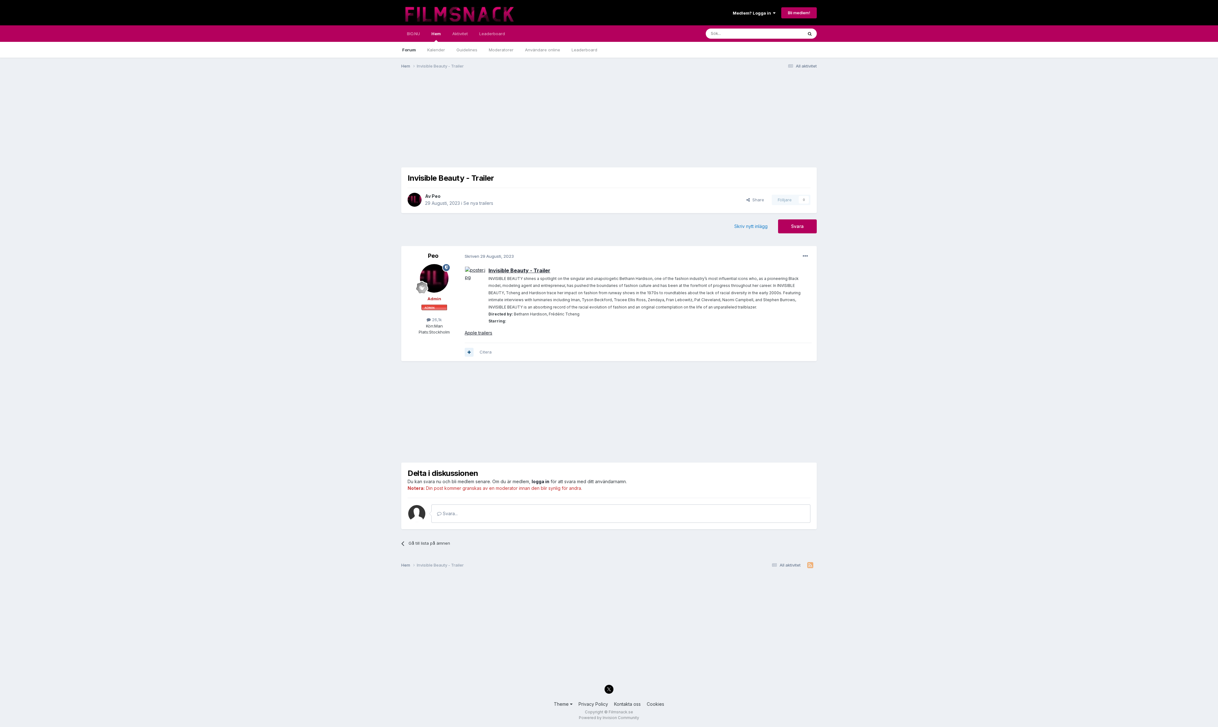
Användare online (542, 49)
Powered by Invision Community (609, 717)
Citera (486, 351)
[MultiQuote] (469, 352)
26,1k (436, 319)
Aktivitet (460, 33)
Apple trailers (478, 332)
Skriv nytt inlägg (751, 226)
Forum (409, 49)
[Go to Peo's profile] (415, 200)
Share (757, 199)
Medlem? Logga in (753, 13)
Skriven (489, 256)
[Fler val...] (805, 256)
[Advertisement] (516, 123)
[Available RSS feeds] (810, 565)
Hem (436, 33)
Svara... (450, 513)
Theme (562, 704)
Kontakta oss (627, 704)
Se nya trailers (478, 203)
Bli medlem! (799, 12)
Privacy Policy (593, 704)
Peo (436, 196)
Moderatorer (501, 49)
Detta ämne (783, 33)
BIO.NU (413, 33)
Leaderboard (584, 49)
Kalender (436, 49)
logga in (540, 481)
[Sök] (810, 34)
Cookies (655, 704)
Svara (797, 226)
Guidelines (466, 49)
